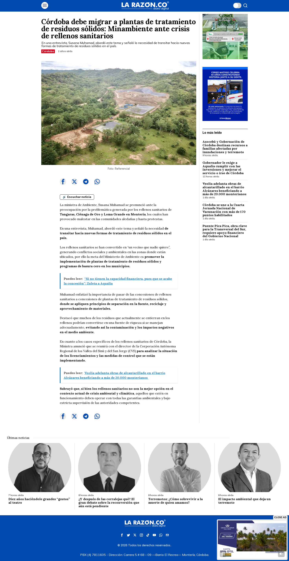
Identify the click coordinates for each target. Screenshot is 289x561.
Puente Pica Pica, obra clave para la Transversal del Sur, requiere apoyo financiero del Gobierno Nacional (224, 231)
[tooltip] (63, 181)
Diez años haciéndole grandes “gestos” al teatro (39, 500)
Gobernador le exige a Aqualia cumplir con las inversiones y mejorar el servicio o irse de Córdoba (223, 168)
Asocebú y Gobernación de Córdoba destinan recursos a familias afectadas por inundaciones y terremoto (225, 147)
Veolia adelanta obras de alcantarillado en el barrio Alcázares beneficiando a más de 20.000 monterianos (224, 189)
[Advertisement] (225, 308)
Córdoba (48, 51)
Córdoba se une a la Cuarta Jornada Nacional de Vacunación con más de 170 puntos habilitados (224, 210)
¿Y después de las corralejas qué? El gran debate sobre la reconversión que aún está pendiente (108, 502)
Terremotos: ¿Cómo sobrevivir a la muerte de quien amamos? (175, 500)
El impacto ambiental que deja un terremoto (244, 500)
